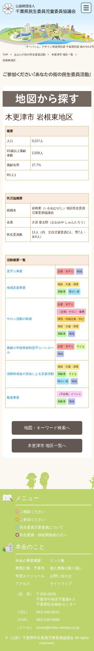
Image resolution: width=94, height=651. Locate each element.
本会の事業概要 (28, 560)
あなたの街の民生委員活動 (29, 54)
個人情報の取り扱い (66, 568)
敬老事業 (13, 397)
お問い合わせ (61, 576)
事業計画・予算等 (30, 568)
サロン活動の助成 (19, 319)
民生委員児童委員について (41, 527)
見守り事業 (14, 271)
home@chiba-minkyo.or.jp (57, 627)
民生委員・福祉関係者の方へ (43, 535)
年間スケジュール (30, 576)
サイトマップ (61, 583)
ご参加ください (32, 519)
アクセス (22, 583)
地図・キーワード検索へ (47, 428)
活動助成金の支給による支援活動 (30, 374)
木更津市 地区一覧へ (47, 445)
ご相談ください (32, 512)
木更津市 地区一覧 (62, 54)
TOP (5, 54)
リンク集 (57, 560)
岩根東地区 (9, 60)
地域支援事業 (16, 288)
